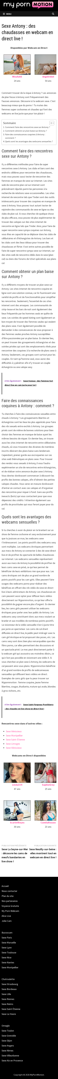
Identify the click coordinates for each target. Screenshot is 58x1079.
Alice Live (6, 915)
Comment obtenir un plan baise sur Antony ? (26, 130)
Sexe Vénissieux (14, 731)
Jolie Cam (7, 920)
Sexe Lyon (7, 947)
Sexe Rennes (8, 999)
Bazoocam (7, 932)
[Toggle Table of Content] (50, 123)
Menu (8, 14)
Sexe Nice (6, 957)
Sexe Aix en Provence (12, 1060)
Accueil (5, 886)
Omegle (6, 1025)
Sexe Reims (7, 1004)
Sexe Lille (6, 994)
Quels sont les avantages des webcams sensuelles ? (29, 141)
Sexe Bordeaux (9, 989)
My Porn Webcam (10, 910)
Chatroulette (8, 979)
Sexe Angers (8, 1045)
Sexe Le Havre (9, 1014)
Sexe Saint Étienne (11, 1009)
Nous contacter (9, 891)
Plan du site (7, 896)
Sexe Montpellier (14, 735)
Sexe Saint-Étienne (15, 739)
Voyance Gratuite (10, 905)
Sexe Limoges (13, 743)
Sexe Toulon (8, 1030)
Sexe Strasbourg (10, 984)
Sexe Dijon (7, 1040)
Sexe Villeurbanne (10, 1055)
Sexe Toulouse (9, 952)
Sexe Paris (7, 937)
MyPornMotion (37, 1074)
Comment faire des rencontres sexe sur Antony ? (27, 127)
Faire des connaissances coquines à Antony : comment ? (25, 136)
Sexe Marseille (9, 942)
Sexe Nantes (8, 962)
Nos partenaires (10, 901)
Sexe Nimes (7, 1050)
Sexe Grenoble (9, 1035)
